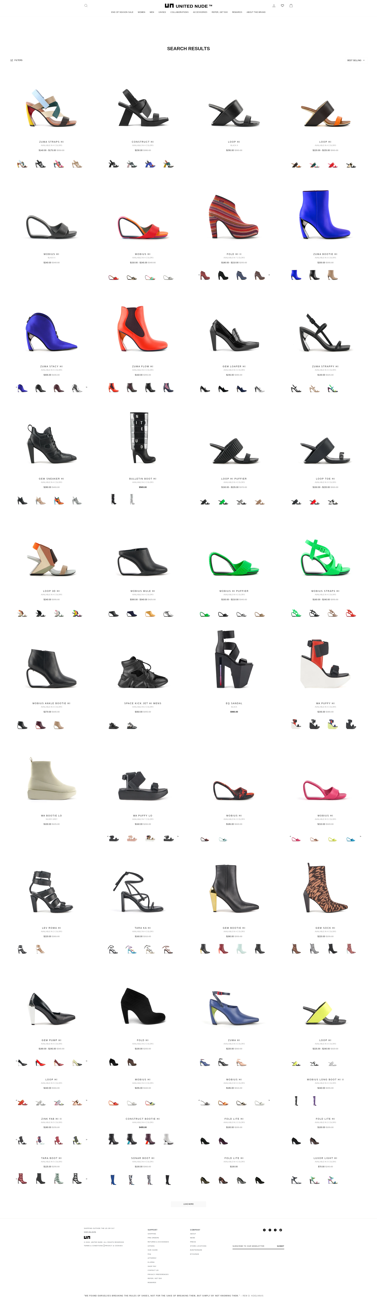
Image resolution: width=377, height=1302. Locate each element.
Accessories (200, 12)
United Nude (97, 1242)
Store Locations (198, 1246)
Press (193, 1242)
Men (152, 12)
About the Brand (256, 12)
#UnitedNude (196, 1250)
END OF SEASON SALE (122, 12)
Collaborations (179, 12)
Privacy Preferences (158, 1274)
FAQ (149, 1254)
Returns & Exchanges (158, 1242)
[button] (356, 60)
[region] (188, 60)
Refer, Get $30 (220, 12)
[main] (188, 636)
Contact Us (153, 1270)
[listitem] (51, 121)
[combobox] (356, 60)
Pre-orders (153, 1238)
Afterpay (152, 1258)
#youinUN (194, 1254)
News (192, 1238)
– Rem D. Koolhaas (173, 1296)
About (193, 1234)
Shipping (152, 1234)
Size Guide (153, 1250)
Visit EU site (90, 1232)
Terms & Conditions (93, 1246)
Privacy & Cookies (114, 1246)
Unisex (162, 12)
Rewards (237, 12)
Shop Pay (152, 1266)
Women (141, 12)
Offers (151, 1246)
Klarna (151, 1262)
